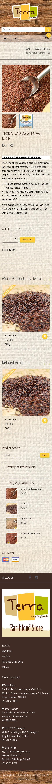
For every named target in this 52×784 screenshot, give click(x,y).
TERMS (5, 667)
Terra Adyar (9, 685)
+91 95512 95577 (9, 701)
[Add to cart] (45, 336)
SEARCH (6, 646)
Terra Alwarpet (11, 709)
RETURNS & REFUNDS (12, 662)
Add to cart (27, 240)
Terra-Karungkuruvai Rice (30, 489)
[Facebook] (29, 577)
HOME (27, 49)
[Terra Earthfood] (26, 12)
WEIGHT (6, 229)
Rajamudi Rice (25, 519)
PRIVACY (6, 656)
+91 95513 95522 (10, 720)
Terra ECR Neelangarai (14, 728)
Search (45, 455)
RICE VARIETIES (42, 49)
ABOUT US (7, 651)
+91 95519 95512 (9, 740)
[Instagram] (36, 577)
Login (15, 38)
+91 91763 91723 (9, 763)
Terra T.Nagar (10, 747)
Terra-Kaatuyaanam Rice (30, 534)
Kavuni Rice (10, 335)
